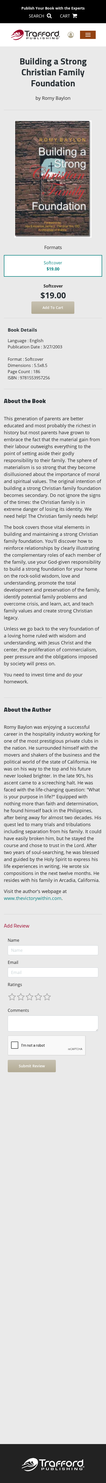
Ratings (15, 984)
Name (13, 940)
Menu (87, 34)
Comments (18, 1010)
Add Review (16, 926)
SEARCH (37, 16)
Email (13, 962)
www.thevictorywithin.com (32, 898)
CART (65, 16)
